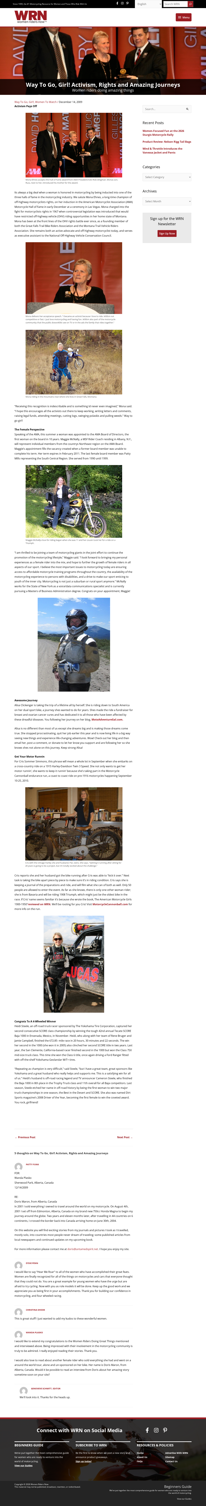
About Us (142, 1457)
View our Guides (23, 1465)
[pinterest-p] (128, 3)
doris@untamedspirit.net (82, 1249)
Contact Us (171, 1461)
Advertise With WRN (176, 1452)
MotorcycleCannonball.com (110, 904)
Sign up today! (84, 1461)
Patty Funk (32, 1164)
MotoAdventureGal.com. (107, 719)
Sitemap (169, 1457)
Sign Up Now (167, 233)
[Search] (190, 4)
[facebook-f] (118, 3)
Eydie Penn (32, 1263)
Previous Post (25, 1137)
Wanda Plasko (34, 1332)
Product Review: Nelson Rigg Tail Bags (167, 141)
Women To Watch (46, 102)
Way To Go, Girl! (24, 102)
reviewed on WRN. (39, 904)
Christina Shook (35, 1309)
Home (140, 1452)
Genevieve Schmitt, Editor (46, 1388)
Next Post (125, 1137)
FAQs (140, 1461)
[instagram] (123, 3)
